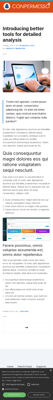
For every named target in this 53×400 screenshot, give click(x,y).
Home (10, 366)
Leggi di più (16, 380)
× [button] (51, 370)
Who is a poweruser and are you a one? (26, 327)
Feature (24, 311)
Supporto (41, 366)
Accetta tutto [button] (14, 395)
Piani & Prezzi (25, 366)
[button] (26, 389)
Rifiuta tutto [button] (38, 395)
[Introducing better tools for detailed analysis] (26, 62)
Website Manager (15, 48)
